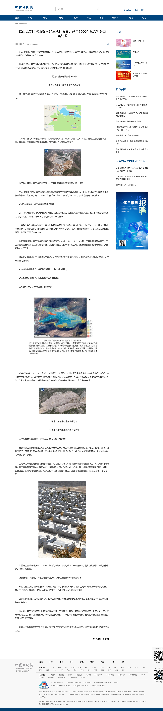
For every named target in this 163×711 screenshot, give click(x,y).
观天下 (115, 18)
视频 (76, 18)
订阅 (143, 10)
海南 (68, 670)
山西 (73, 667)
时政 (30, 18)
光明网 (41, 677)
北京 (52, 667)
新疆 (116, 670)
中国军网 (51, 677)
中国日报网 (18, 23)
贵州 (88, 670)
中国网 (70, 675)
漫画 (101, 18)
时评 (51, 662)
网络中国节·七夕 (138, 41)
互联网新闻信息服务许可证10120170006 (78, 682)
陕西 (109, 670)
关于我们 (18, 671)
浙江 (115, 667)
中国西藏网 (133, 675)
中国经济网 (110, 675)
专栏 (89, 18)
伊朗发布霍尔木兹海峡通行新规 (128, 121)
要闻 (24, 23)
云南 (95, 670)
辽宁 (79, 667)
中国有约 (136, 52)
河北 (66, 667)
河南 (143, 667)
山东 (136, 667)
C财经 (60, 18)
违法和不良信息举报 (57, 682)
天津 (59, 667)
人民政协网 (73, 677)
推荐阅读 (121, 89)
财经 (71, 662)
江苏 (108, 667)
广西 (61, 670)
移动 (136, 10)
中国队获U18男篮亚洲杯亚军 (127, 135)
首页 (17, 18)
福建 (122, 667)
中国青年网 (98, 675)
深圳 (123, 670)
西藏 (102, 670)
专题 (118, 32)
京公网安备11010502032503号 (60, 686)
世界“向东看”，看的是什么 (126, 185)
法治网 (83, 677)
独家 (112, 662)
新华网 (61, 675)
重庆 (75, 670)
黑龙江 (94, 667)
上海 (102, 667)
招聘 (122, 662)
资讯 (45, 18)
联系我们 (26, 671)
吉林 (86, 667)
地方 (131, 18)
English (127, 10)
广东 (54, 670)
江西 (129, 667)
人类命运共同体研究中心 (130, 161)
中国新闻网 (61, 677)
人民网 (53, 675)
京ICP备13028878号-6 (98, 686)
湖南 (47, 670)
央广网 (143, 675)
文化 (144, 18)
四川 (82, 670)
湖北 (40, 670)
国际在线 (79, 675)
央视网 (88, 675)
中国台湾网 (121, 675)
